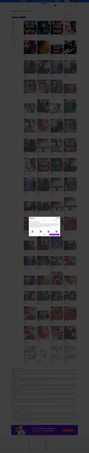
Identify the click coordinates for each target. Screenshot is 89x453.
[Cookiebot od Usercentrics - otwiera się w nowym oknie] (56, 218)
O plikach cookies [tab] (55, 220)
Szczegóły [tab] (44, 220)
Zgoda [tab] (34, 220)
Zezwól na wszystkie (54, 234)
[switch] (41, 231)
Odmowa (44, 234)
